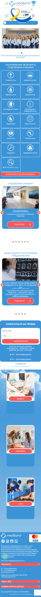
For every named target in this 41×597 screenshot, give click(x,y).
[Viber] (16, 541)
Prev (2, 212)
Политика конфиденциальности (12, 561)
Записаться (22, 22)
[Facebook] (2, 541)
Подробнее (19, 224)
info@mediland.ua (7, 572)
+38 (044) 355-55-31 (8, 577)
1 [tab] (19, 53)
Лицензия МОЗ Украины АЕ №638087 (15, 592)
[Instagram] (7, 541)
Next (38, 212)
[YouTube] (11, 541)
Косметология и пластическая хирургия (20, 174)
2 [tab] (22, 53)
